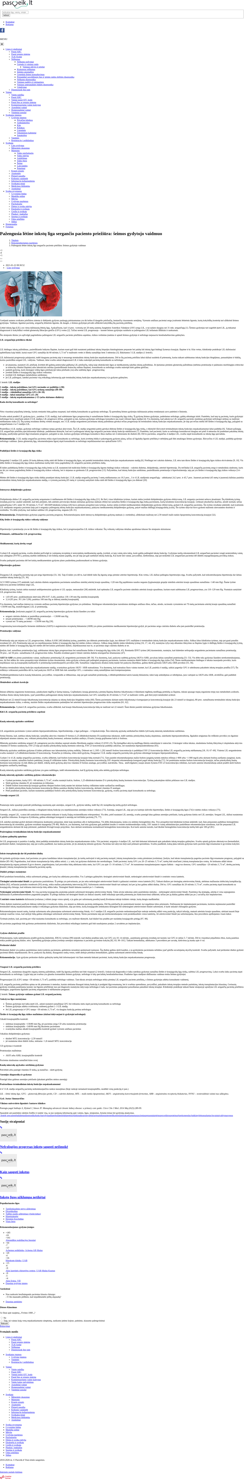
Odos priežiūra (17, 219)
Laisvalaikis (22, 166)
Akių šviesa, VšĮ (13, 1281)
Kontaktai (10, 22)
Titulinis (14, 240)
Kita (19, 125)
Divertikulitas (12, 1211)
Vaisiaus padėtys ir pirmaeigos (30, 82)
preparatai (149, 1115)
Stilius (14, 221)
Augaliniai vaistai (19, 107)
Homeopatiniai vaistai (21, 110)
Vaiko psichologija (25, 153)
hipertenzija (70, 1115)
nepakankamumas (129, 1115)
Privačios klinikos (25, 120)
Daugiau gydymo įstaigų (17, 1283)
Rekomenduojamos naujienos (24, 243)
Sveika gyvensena (14, 191)
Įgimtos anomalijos (25, 72)
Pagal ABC (16, 51)
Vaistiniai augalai (18, 112)
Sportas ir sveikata (19, 216)
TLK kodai (16, 1344)
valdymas (223, 1115)
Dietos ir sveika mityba (21, 206)
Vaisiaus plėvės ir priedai (34, 67)
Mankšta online (18, 196)
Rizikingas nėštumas (26, 69)
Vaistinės (15, 138)
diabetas (21, 1115)
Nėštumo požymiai (25, 62)
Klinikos (21, 128)
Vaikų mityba (23, 155)
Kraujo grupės (17, 171)
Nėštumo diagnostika (26, 79)
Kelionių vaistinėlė (19, 178)
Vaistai (9, 92)
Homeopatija (11, 224)
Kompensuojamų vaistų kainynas (26, 1379)
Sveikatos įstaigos (13, 115)
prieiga (157, 1115)
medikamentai (115, 1115)
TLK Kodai (16, 57)
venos (230, 1115)
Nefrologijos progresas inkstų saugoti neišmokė (34, 1147)
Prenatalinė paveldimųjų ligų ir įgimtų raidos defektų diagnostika (45, 77)
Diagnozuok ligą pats (20, 90)
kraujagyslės (86, 1115)
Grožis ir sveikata (19, 211)
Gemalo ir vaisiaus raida (27, 64)
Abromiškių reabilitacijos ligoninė (21, 1240)
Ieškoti (6, 15)
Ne (4, 1318)
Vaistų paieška (17, 95)
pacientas (141, 1115)
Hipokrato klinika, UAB (16, 1260)
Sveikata (9, 143)
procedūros (165, 1115)
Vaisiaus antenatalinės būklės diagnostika (35, 84)
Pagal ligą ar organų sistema (23, 102)
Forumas (9, 227)
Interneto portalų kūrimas (11, 1472)
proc (8, 1115)
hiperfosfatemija (57, 1115)
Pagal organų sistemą (20, 54)
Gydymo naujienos (19, 201)
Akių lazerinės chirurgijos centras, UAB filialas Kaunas (30, 1270)
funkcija (38, 1115)
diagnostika (30, 1115)
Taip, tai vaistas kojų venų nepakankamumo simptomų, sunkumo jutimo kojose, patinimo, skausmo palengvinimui (54, 1320)
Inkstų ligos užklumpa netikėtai (22, 1197)
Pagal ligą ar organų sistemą (23, 1377)
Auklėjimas (22, 158)
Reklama (10, 24)
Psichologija (16, 204)
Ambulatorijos (23, 122)
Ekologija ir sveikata (20, 209)
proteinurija (175, 1115)
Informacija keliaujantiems (23, 181)
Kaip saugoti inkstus (14, 1172)
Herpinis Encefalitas (15, 1219)
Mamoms (15, 150)
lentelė (3, 1115)
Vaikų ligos (22, 161)
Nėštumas (15, 59)
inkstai (78, 1115)
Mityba (14, 199)
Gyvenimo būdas (19, 194)
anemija (14, 1115)
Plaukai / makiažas (19, 214)
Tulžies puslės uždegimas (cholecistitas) (23, 1214)
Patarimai (21, 168)
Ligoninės (21, 130)
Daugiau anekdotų (14, 1301)
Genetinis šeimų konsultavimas (30, 74)
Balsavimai (5, 1326)
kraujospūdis (97, 1115)
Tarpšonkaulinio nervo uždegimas (21, 1209)
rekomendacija (186, 1115)
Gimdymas (22, 87)
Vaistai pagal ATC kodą (21, 100)
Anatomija (16, 173)
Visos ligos (10, 1221)
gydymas (46, 1115)
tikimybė (197, 1115)
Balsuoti (4, 1323)
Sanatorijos (22, 135)
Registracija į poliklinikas (22, 140)
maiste (106, 1115)
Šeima (19, 163)
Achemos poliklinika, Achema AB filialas (24, 1250)
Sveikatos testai (18, 183)
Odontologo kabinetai (26, 133)
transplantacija (207, 1115)
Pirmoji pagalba (18, 176)
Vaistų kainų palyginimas (22, 1382)
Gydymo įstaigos (18, 117)
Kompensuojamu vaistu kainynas (26, 105)
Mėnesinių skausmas (20, 148)
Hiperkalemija (12, 1216)
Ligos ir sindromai (14, 49)
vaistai (216, 1115)
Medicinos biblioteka (20, 186)
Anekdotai (16, 188)
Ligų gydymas (17, 145)
